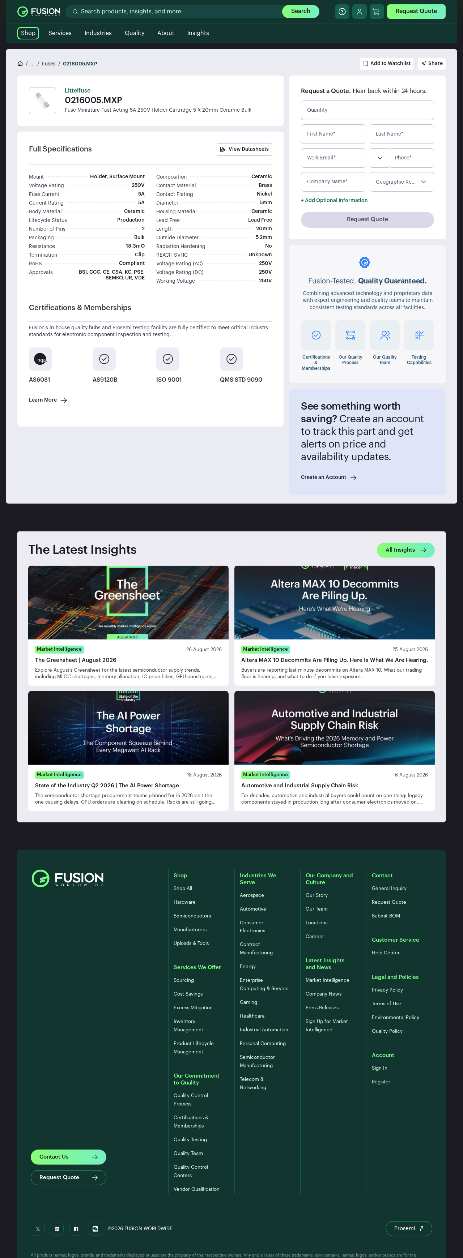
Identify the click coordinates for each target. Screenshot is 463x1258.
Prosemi (404, 1228)
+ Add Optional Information (334, 200)
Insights (198, 33)
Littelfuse (77, 91)
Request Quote (416, 11)
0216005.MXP (80, 64)
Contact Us (54, 1156)
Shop (28, 33)
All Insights (400, 549)
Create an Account (323, 477)
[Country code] (379, 158)
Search (300, 11)
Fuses (49, 64)
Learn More (43, 400)
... (32, 64)
